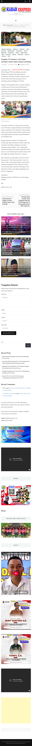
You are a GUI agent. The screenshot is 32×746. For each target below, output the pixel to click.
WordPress (23, 743)
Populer (20, 54)
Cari (2, 342)
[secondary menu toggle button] (1, 1)
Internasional (21, 223)
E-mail (3, 317)
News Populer (17, 267)
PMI (3, 54)
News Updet (16, 13)
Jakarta (28, 223)
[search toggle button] (29, 1)
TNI (9, 56)
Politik (8, 54)
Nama (3, 310)
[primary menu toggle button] (16, 20)
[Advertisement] (16, 710)
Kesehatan (11, 51)
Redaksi (4, 64)
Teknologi (16, 230)
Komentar (3, 294)
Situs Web (4, 325)
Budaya (15, 49)
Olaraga (11, 52)
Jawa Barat (5, 225)
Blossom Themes (10, 743)
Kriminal (22, 248)
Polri (14, 54)
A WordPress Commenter (9, 393)
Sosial (4, 56)
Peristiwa (24, 52)
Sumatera (4, 272)
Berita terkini (6, 49)
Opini (17, 52)
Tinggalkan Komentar (24, 64)
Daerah (22, 49)
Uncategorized (23, 251)
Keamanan (11, 225)
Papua (27, 248)
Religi (27, 54)
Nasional (19, 51)
